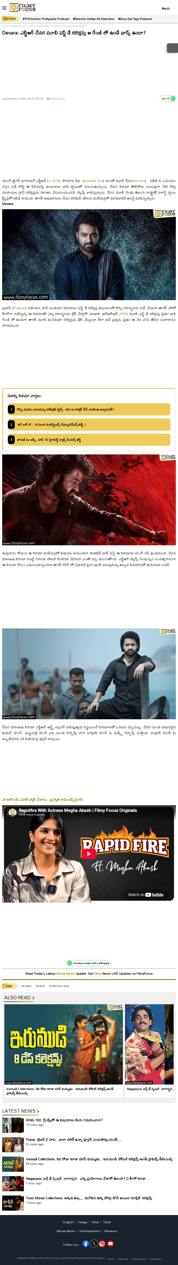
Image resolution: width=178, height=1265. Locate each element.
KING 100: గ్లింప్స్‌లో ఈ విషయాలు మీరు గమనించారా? (64, 1119)
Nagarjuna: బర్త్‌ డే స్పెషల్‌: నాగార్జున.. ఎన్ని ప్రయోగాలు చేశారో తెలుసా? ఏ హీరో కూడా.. (87, 1178)
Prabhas (19, 307)
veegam (100, 1257)
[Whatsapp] (172, 98)
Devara (139, 180)
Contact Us (156, 1259)
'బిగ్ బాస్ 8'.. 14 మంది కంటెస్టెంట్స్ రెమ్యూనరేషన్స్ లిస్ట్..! (51, 424)
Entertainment (89, 1231)
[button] (4, 8)
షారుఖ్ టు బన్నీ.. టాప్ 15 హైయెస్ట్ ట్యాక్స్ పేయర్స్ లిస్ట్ (49, 439)
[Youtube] (110, 1243)
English (68, 1222)
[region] (89, 65)
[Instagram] (102, 1243)
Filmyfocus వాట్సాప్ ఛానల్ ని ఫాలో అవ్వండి (91, 963)
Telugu (82, 1222)
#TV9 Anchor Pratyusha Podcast (46, 19)
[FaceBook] (85, 1243)
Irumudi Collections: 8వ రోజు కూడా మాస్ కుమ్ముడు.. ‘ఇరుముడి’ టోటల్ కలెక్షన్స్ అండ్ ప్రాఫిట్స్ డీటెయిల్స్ (60, 1091)
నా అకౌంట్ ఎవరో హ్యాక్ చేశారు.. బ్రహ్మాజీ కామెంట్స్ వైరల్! (43, 799)
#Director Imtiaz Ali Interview (93, 19)
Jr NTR (53, 180)
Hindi (95, 1222)
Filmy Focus (56, 98)
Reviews (110, 1231)
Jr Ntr (40, 986)
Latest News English (72, 1257)
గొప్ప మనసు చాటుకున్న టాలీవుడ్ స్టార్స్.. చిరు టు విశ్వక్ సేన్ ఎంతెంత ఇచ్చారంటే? (65, 409)
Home (5, 26)
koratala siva (59, 986)
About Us (123, 1259)
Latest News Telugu (48, 1257)
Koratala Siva (93, 180)
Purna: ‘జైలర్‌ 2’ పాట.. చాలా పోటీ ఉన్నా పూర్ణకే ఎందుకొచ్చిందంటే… (73, 1139)
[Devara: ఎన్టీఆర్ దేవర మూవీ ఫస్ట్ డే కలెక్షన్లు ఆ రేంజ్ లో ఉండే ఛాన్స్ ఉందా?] (89, 172)
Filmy (98, 973)
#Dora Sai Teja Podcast (135, 19)
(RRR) (123, 313)
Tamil (107, 1222)
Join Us (165, 98)
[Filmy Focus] (23, 7)
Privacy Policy (139, 1259)
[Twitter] (94, 1243)
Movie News (18, 26)
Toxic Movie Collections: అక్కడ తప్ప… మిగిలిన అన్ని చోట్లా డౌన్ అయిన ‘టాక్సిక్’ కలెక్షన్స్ (89, 1197)
